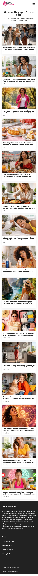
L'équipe (4, 537)
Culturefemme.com (12, 567)
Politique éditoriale (8, 541)
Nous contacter (7, 545)
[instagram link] (3, 561)
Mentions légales (7, 550)
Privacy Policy (6, 554)
